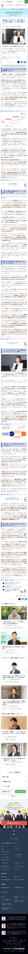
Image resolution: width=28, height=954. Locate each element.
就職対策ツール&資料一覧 (19, 901)
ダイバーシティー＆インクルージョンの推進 (20, 863)
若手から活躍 (18, 26)
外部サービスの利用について (5, 851)
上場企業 (6, 652)
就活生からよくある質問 (14, 838)
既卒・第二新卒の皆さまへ (6, 879)
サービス (4, 708)
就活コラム (3, 896)
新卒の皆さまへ (4, 876)
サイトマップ (17, 846)
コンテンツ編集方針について (7, 900)
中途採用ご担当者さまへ (19, 887)
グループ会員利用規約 (18, 854)
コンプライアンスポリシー (19, 857)
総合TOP (2, 846)
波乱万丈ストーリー (13, 652)
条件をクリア (14, 796)
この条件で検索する (20, 791)
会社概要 (2, 849)
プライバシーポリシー (4, 854)
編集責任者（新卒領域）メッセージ (7, 905)
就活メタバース (17, 876)
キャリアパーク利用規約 (5, 857)
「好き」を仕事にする (18, 627)
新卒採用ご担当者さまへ (5, 887)
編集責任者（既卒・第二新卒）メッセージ (7, 909)
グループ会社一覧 (17, 849)
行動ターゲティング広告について (20, 866)
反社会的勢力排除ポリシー (5, 866)
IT (3, 627)
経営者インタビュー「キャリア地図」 (20, 897)
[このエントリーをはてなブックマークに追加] (25, 62)
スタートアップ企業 (9, 26)
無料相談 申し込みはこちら (14, 823)
